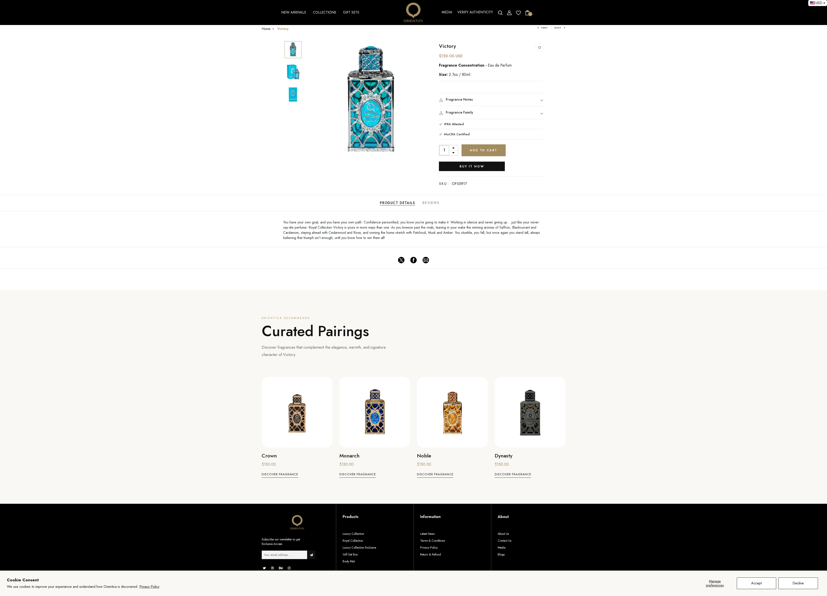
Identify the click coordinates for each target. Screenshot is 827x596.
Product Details (397, 202)
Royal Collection (353, 540)
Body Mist (349, 561)
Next (557, 27)
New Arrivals (293, 12)
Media (501, 547)
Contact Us (504, 540)
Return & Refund (430, 554)
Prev (544, 27)
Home (266, 28)
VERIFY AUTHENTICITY (475, 12)
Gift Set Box (350, 554)
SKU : (444, 183)
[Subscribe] (311, 555)
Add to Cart (483, 150)
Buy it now (472, 166)
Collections (324, 12)
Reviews (431, 202)
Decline (798, 583)
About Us (503, 534)
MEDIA (447, 12)
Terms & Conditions (432, 540)
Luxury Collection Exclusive (359, 547)
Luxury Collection (353, 534)
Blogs (501, 554)
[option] (293, 50)
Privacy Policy (149, 586)
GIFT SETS (351, 12)
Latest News (427, 534)
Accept (756, 583)
